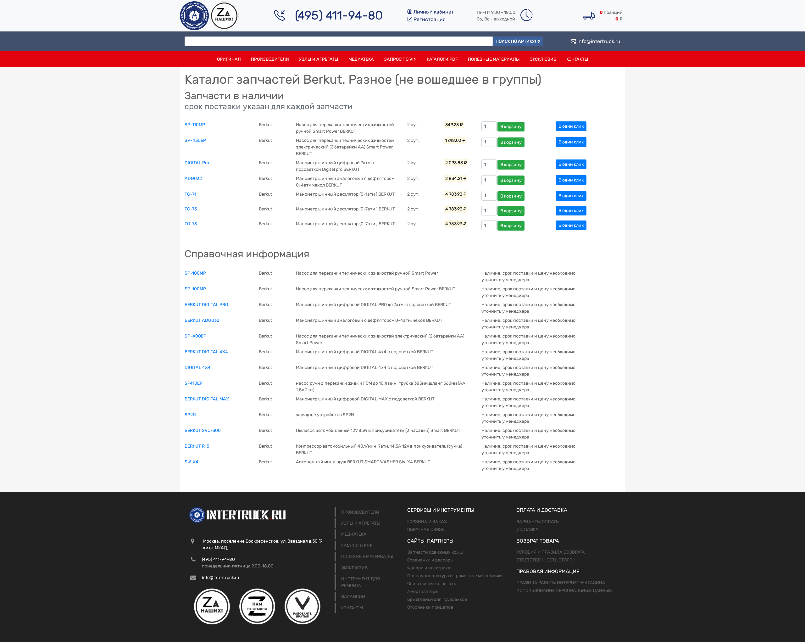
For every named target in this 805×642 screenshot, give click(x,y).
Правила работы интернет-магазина (560, 582)
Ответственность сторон (545, 560)
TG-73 (191, 209)
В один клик (571, 126)
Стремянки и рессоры (430, 560)
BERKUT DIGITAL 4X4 (206, 351)
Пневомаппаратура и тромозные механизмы (454, 575)
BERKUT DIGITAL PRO (206, 304)
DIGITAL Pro (197, 162)
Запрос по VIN (400, 59)
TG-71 (190, 194)
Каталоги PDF (442, 59)
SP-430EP (195, 140)
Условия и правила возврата (550, 552)
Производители (270, 59)
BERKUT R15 (197, 446)
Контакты (577, 59)
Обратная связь (426, 529)
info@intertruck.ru (598, 41)
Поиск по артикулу (518, 41)
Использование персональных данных (564, 590)
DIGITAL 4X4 (198, 367)
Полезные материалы (494, 59)
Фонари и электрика (428, 568)
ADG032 (193, 178)
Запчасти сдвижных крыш (435, 552)
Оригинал (229, 59)
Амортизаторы (422, 591)
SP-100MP (195, 273)
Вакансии (353, 596)
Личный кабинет (433, 12)
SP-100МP (195, 289)
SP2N (190, 414)
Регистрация (429, 19)
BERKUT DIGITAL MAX (207, 399)
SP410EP (194, 383)
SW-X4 (191, 462)
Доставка (527, 529)
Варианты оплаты (538, 521)
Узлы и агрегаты (318, 59)
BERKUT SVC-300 (203, 430)
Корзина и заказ (427, 521)
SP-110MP (195, 124)
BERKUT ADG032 (202, 320)
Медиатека (361, 59)
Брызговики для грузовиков (437, 599)
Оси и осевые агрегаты (432, 583)
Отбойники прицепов (430, 607)
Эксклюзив (543, 59)
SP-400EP (195, 336)
